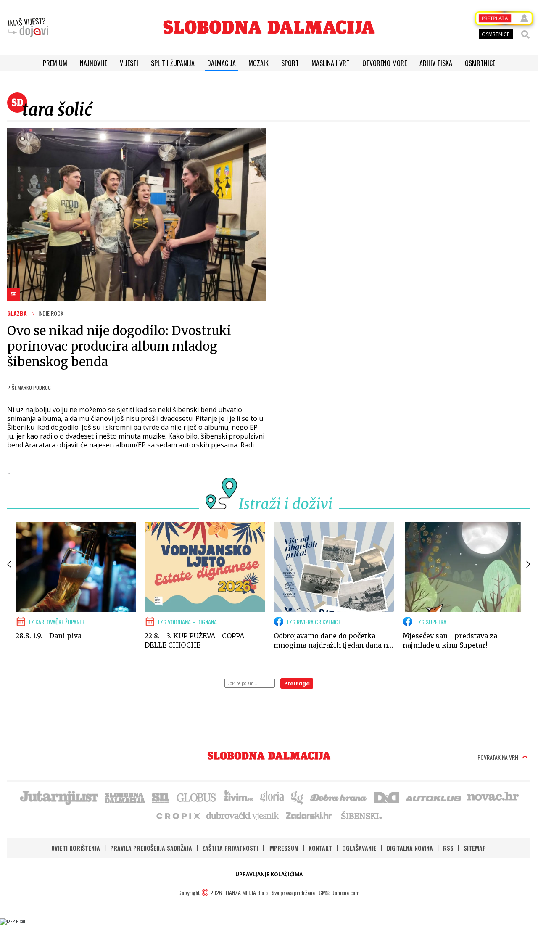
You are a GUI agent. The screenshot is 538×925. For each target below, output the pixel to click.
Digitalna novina (410, 847)
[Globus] (197, 796)
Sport (290, 63)
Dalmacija (221, 63)
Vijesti (129, 63)
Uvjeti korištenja (75, 847)
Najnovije (93, 63)
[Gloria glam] (297, 796)
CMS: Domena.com (339, 892)
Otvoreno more (384, 63)
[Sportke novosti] (160, 796)
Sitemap (475, 847)
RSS (448, 847)
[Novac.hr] (493, 796)
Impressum (283, 847)
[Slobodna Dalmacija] (269, 27)
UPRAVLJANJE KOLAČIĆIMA (269, 874)
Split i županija (173, 63)
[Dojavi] (28, 27)
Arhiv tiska (435, 63)
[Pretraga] (525, 34)
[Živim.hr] (238, 796)
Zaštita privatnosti (230, 847)
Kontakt (320, 847)
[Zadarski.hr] (309, 815)
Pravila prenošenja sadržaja (151, 847)
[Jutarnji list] (58, 796)
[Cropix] (177, 815)
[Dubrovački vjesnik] (243, 815)
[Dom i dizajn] (386, 796)
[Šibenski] (361, 815)
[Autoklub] (434, 796)
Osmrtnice (480, 63)
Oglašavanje (359, 847)
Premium (55, 63)
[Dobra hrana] (339, 796)
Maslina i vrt (330, 63)
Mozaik (258, 63)
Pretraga (297, 683)
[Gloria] (272, 796)
